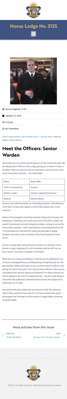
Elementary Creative (52, 385)
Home (4, 137)
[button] (33, 34)
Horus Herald (14, 137)
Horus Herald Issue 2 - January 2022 (37, 137)
